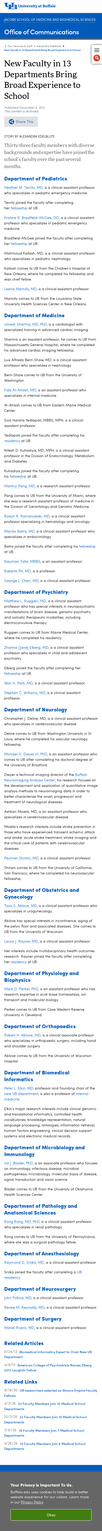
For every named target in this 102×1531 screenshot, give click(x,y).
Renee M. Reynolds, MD (24, 1307)
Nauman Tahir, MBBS (22, 561)
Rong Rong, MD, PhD (21, 1222)
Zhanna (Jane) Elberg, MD (26, 648)
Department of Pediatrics (35, 178)
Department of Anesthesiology (41, 1253)
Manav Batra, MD (19, 531)
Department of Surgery (32, 1318)
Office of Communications (41, 31)
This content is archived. (21, 111)
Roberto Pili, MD (17, 571)
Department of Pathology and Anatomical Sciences (40, 1209)
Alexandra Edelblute (49, 46)
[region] (51, 1501)
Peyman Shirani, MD (21, 858)
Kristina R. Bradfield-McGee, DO (31, 218)
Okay (51, 1515)
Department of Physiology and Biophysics (41, 976)
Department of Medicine (34, 315)
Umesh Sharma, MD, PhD (25, 324)
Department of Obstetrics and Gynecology (41, 893)
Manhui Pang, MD (19, 486)
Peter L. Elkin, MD (18, 1088)
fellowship (19, 208)
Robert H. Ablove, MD (22, 1035)
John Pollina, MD (17, 1298)
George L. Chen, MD (21, 581)
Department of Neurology (35, 709)
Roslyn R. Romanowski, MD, (27, 516)
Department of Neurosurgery (40, 1288)
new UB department (21, 1094)
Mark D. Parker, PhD (21, 989)
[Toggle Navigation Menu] (97, 54)
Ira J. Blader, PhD (18, 1163)
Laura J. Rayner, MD (21, 941)
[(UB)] (51, 8)
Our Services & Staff (20, 46)
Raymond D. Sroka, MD (24, 1262)
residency (12, 441)
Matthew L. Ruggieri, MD (25, 601)
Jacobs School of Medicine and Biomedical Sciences (49, 20)
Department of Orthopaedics (40, 1026)
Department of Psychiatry (36, 591)
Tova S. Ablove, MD (20, 906)
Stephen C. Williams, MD (24, 693)
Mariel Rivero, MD (19, 1328)
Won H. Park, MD (18, 683)
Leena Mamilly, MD (20, 289)
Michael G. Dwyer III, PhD (25, 754)
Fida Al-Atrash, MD (20, 390)
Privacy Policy (32, 1502)
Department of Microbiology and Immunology (44, 1150)
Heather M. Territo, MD (23, 188)
